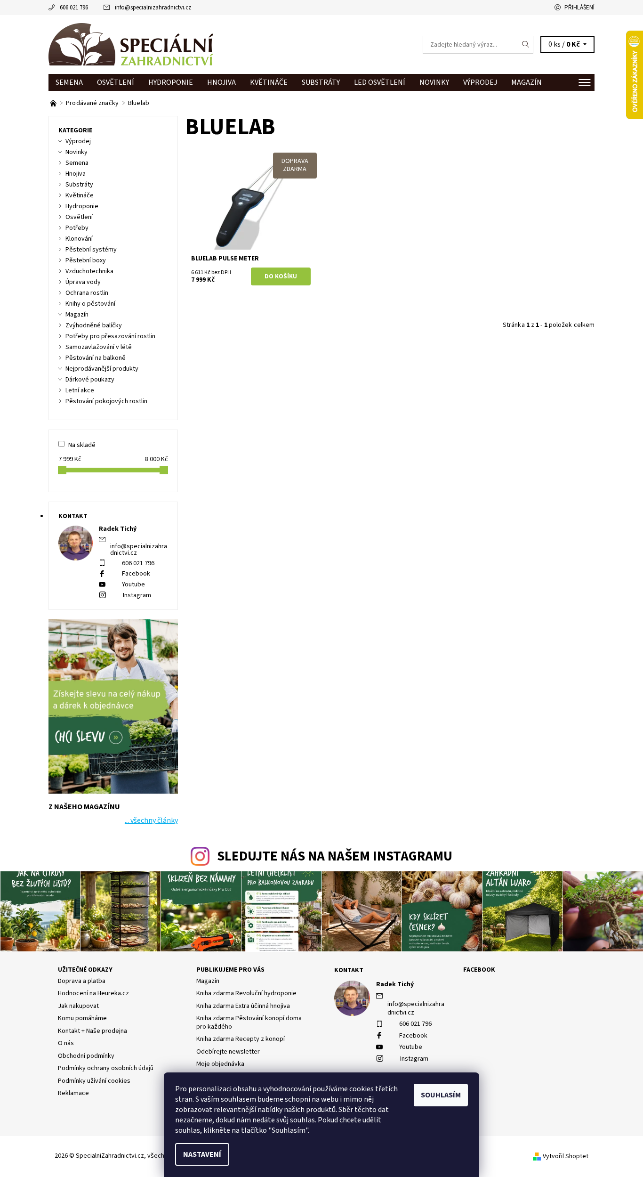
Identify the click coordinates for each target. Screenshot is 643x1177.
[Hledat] (525, 45)
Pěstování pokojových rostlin (106, 401)
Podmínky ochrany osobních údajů (105, 1068)
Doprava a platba (81, 981)
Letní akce (79, 390)
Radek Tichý (395, 984)
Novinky (434, 82)
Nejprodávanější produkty (101, 368)
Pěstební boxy (85, 260)
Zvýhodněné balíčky (93, 325)
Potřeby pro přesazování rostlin (110, 336)
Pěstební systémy (91, 249)
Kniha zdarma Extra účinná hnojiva (243, 1006)
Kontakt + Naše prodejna (92, 1031)
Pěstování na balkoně (95, 358)
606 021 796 (74, 7)
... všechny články (151, 820)
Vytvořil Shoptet (565, 1156)
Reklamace (73, 1093)
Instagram (137, 595)
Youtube (133, 584)
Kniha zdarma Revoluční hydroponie (246, 993)
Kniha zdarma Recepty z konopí (240, 1039)
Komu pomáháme (82, 1018)
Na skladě (82, 445)
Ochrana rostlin (86, 293)
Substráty (321, 82)
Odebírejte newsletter (228, 1051)
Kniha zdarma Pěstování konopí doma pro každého (249, 1022)
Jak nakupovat (78, 1006)
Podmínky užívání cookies (94, 1081)
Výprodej (480, 82)
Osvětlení (115, 82)
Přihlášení (579, 7)
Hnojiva (221, 82)
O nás (66, 1043)
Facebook (136, 573)
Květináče (269, 82)
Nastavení (202, 1154)
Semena (69, 82)
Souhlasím (441, 1095)
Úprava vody (83, 282)
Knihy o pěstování (90, 303)
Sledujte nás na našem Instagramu (334, 856)
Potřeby (76, 228)
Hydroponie (170, 82)
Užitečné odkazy (85, 969)
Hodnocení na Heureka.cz (93, 993)
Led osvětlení (379, 82)
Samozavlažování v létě (98, 347)
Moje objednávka (220, 1064)
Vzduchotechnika (89, 271)
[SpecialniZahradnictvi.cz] (130, 44)
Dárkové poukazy (89, 379)
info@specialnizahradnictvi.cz (153, 7)
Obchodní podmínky (86, 1056)
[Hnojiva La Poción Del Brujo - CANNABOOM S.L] (54, 103)
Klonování (79, 239)
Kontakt (348, 970)
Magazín (526, 82)
